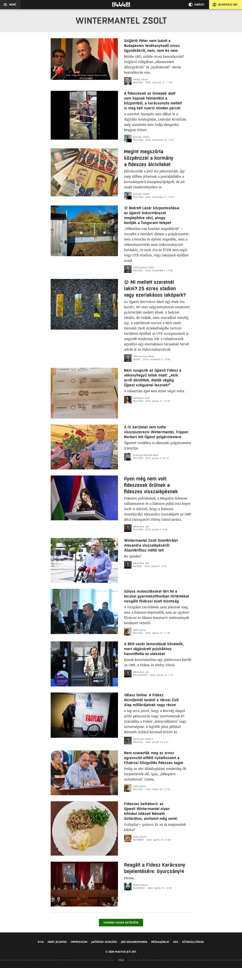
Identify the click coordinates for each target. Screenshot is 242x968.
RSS (175, 941)
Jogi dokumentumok (134, 941)
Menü (12, 4)
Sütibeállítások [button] (193, 941)
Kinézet (199, 4)
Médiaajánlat (160, 941)
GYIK (41, 941)
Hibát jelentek (57, 941)
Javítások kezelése (104, 941)
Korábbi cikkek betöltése (121, 922)
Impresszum (79, 941)
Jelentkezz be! (227, 4)
